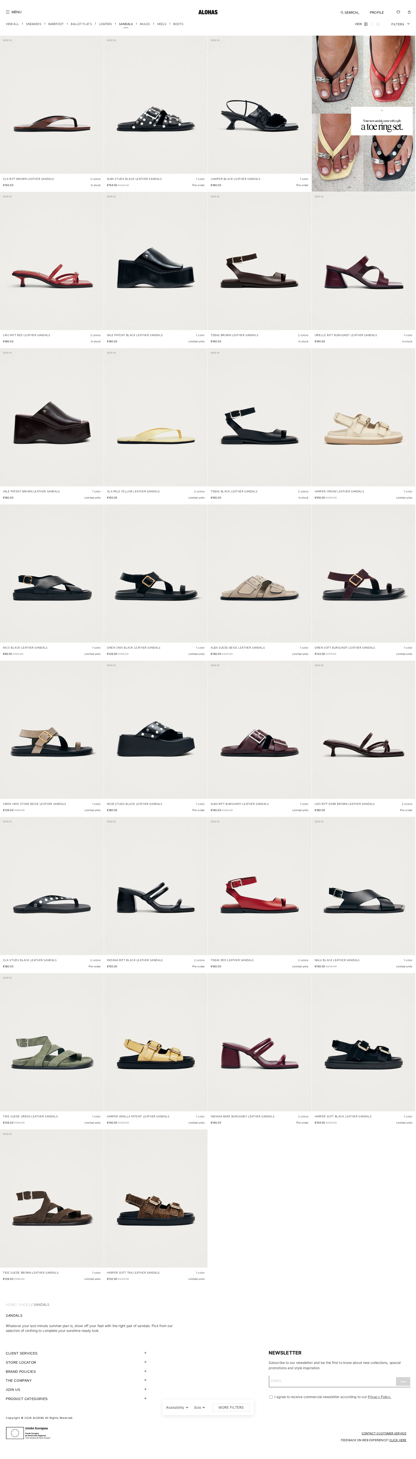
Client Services (22, 1353)
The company (19, 1380)
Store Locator (21, 1362)
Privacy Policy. (379, 1397)
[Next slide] (97, 108)
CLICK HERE (397, 1440)
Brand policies (21, 1372)
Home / (12, 1305)
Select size (91, 165)
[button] (13, 12)
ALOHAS (38, 1418)
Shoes (25, 1305)
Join (403, 1381)
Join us (13, 1390)
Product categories (27, 1399)
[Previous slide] (6, 108)
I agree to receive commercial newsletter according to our (332, 1397)
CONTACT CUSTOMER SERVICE (384, 1433)
